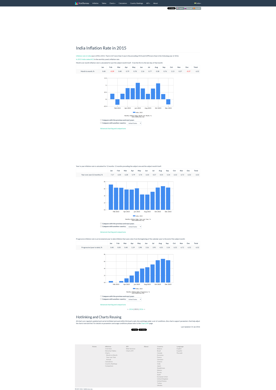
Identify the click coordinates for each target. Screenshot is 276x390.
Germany (160, 359)
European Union (162, 377)
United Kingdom (162, 379)
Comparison (109, 366)
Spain (159, 374)
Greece (159, 361)
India (198, 3)
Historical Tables (110, 351)
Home (94, 346)
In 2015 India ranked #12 (85, 59)
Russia (159, 372)
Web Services (130, 349)
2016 (141, 309)
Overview (108, 349)
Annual (108, 359)
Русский (189, 8)
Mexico (159, 370)
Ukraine (159, 385)
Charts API (145, 323)
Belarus (159, 349)
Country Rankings (136, 3)
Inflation (95, 3)
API (147, 3)
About (155, 3)
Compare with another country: (114, 123)
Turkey (159, 383)
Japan (159, 366)
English (180, 8)
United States (162, 381)
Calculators (123, 3)
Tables (104, 3)
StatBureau (83, 3)
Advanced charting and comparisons (113, 128)
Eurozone (160, 355)
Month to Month (111, 355)
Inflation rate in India (83, 56)
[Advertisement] (138, 25)
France (159, 357)
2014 (131, 309)
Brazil (159, 351)
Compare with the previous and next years (118, 120)
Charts (112, 3)
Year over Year (111, 357)
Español (197, 8)
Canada (159, 353)
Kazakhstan (161, 368)
